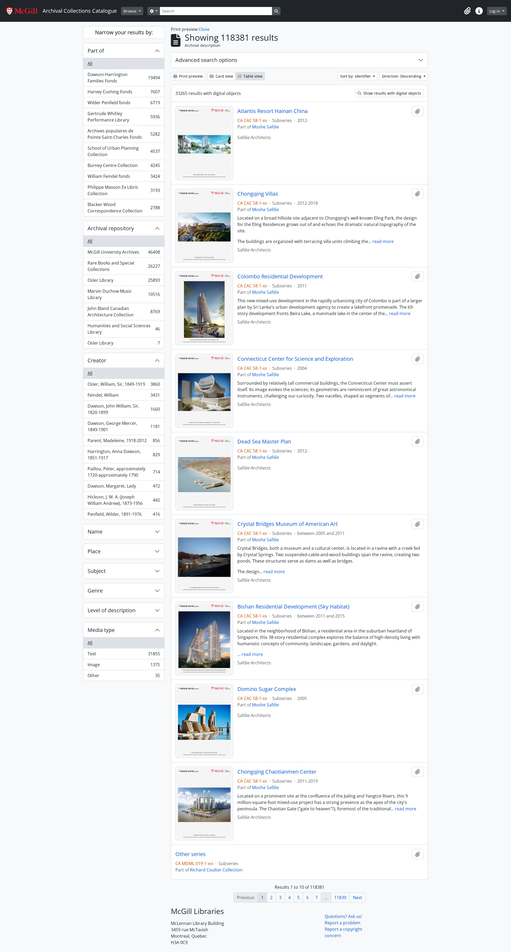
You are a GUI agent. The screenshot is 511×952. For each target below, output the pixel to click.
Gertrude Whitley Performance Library (123, 117)
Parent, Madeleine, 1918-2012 (123, 442)
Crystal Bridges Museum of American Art (287, 524)
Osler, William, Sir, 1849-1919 (123, 385)
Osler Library (123, 281)
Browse (130, 11)
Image (123, 666)
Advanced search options (206, 60)
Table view (252, 76)
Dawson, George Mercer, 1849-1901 (123, 426)
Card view (224, 76)
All (90, 63)
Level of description (111, 610)
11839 (340, 897)
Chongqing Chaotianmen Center (276, 772)
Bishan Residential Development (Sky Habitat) (293, 606)
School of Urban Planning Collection (123, 151)
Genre (95, 590)
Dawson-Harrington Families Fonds (123, 78)
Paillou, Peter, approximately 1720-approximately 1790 (123, 472)
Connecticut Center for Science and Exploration (295, 359)
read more (383, 241)
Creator (97, 360)
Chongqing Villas (257, 194)
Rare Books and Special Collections (123, 266)
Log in (495, 11)
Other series (190, 854)
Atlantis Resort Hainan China (272, 111)
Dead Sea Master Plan (264, 441)
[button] (467, 11)
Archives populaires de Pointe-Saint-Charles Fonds (123, 134)
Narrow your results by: (124, 32)
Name (95, 531)
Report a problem (342, 923)
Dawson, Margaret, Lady (123, 487)
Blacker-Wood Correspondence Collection (123, 208)
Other (123, 677)
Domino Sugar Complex (266, 689)
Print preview (190, 76)
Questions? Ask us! (343, 916)
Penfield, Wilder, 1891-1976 (123, 515)
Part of (96, 50)
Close (204, 29)
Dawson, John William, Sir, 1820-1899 (123, 409)
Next (357, 897)
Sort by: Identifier (356, 76)
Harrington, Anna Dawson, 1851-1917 (123, 454)
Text (123, 655)
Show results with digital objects (391, 93)
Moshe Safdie (265, 127)
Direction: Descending (402, 76)
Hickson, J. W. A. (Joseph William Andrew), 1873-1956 (123, 500)
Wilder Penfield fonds (123, 104)
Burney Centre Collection (123, 166)
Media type (101, 630)
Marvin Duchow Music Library (123, 294)
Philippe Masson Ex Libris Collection (123, 190)
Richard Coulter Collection (216, 870)
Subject (97, 570)
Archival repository (111, 228)
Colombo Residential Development (280, 276)
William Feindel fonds (123, 177)
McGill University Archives (123, 253)
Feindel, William (123, 396)
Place (94, 551)
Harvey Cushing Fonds (123, 93)
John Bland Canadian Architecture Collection (123, 311)
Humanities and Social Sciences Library (123, 329)
